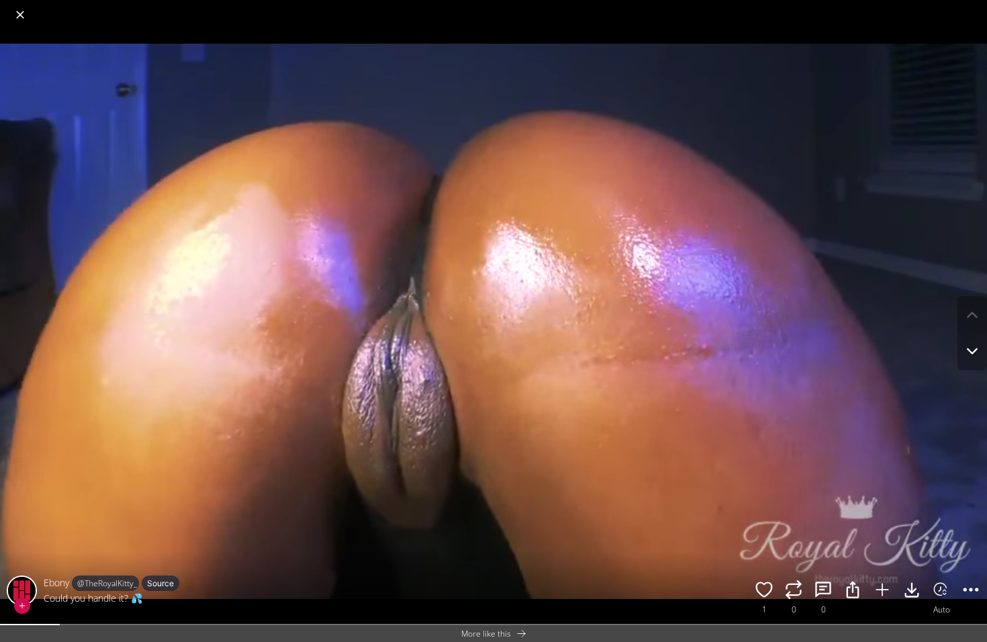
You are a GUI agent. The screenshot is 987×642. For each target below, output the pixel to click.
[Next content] (972, 351)
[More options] (970, 591)
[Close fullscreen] (20, 14)
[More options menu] (973, 8)
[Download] (911, 591)
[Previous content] (972, 315)
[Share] (852, 591)
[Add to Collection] (882, 591)
